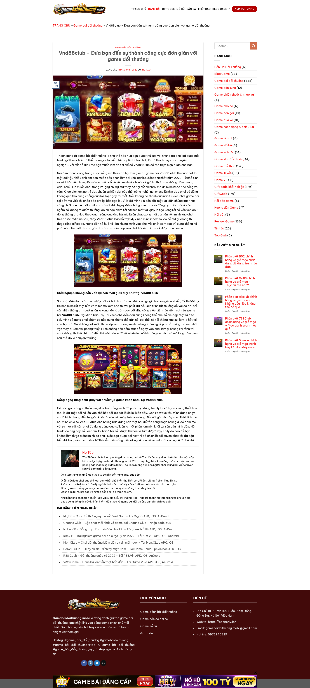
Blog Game (219, 9)
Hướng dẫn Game (226, 207)
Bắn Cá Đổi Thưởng (227, 67)
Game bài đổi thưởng (87, 25)
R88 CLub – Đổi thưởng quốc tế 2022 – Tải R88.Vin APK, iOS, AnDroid (111, 555)
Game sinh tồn (224, 152)
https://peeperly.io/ (222, 622)
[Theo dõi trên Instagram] (90, 663)
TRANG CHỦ (61, 25)
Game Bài (154, 9)
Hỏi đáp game (224, 201)
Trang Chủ (138, 9)
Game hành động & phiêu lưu (234, 127)
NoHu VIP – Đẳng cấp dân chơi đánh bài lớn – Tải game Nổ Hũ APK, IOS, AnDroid (118, 529)
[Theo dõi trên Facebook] (84, 663)
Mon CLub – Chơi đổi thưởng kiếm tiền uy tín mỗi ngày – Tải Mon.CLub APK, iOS (118, 542)
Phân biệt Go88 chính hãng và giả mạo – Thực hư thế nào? (240, 282)
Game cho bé (223, 106)
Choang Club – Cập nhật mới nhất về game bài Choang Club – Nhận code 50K (117, 523)
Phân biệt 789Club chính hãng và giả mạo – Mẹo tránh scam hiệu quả (241, 324)
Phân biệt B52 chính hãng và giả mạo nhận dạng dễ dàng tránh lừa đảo (241, 262)
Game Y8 (220, 180)
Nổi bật (219, 214)
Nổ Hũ (181, 9)
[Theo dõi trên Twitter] (97, 663)
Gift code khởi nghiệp (229, 187)
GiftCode (168, 9)
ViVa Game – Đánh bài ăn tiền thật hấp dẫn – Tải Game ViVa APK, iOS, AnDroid (118, 562)
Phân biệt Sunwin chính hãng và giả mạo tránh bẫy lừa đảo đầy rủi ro (241, 344)
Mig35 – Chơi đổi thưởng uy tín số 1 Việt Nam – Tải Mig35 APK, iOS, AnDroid (115, 516)
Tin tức (219, 228)
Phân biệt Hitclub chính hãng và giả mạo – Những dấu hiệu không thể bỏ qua (241, 302)
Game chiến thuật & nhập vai (234, 94)
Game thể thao (224, 166)
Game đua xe (223, 120)
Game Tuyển (223, 173)
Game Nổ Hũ (223, 145)
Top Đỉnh (220, 235)
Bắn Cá (191, 9)
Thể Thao (204, 9)
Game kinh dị (223, 138)
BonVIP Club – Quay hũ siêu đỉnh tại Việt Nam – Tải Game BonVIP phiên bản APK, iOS (122, 549)
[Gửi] (253, 45)
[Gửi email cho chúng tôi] (103, 663)
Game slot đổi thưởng (229, 159)
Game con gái (224, 113)
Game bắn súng (225, 88)
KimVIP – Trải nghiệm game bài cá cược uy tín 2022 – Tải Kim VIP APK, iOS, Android (121, 536)
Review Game (224, 221)
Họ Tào (146, 70)
